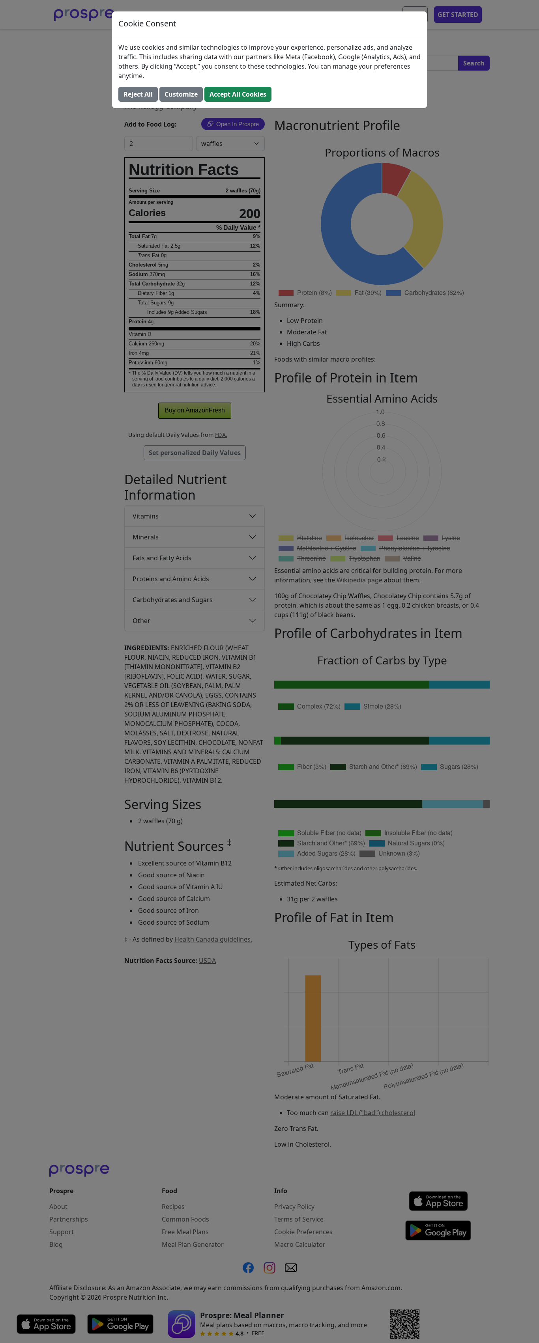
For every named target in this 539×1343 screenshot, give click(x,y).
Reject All (138, 94)
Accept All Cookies (238, 94)
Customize (181, 94)
